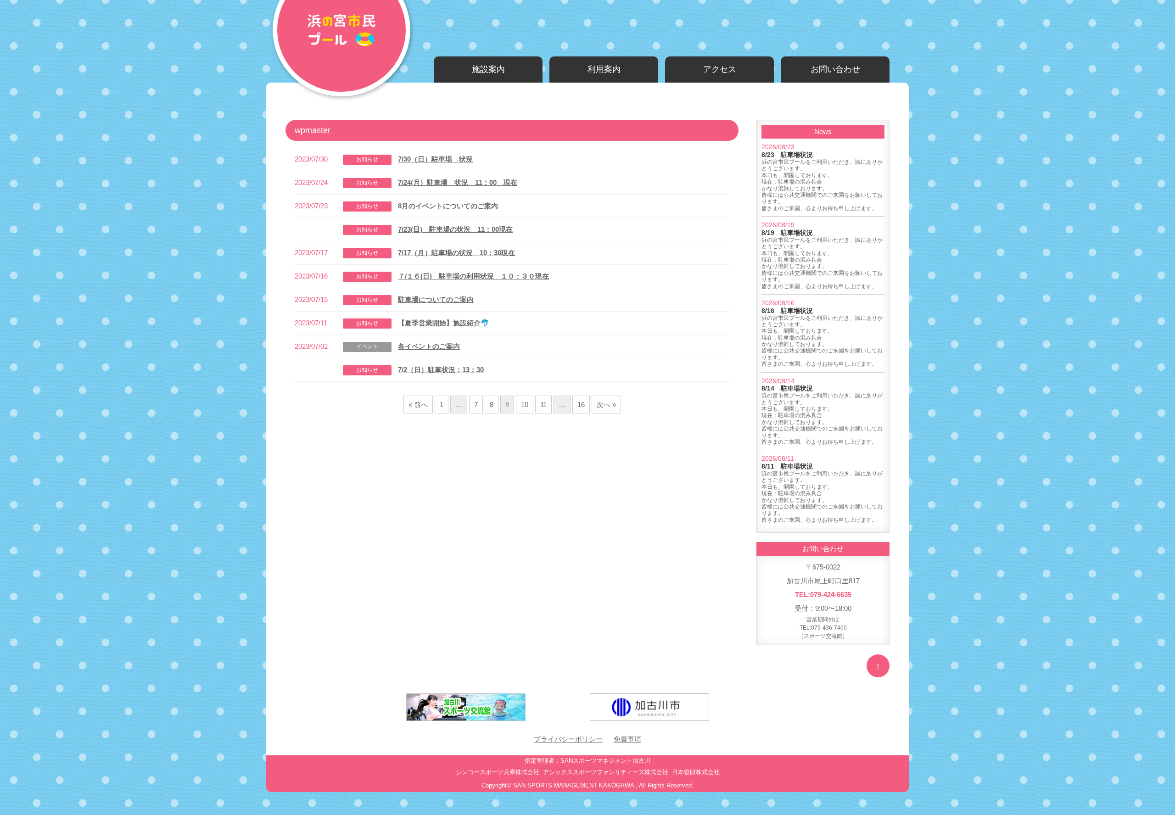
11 (543, 404)
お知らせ (367, 159)
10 (524, 404)
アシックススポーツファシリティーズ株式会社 (605, 772)
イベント (367, 346)
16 (581, 404)
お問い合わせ (835, 69)
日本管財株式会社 (696, 772)
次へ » (606, 404)
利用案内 (604, 69)
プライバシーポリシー (568, 739)
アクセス (719, 69)
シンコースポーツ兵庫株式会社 (497, 772)
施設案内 (488, 69)
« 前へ (418, 404)
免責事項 (627, 739)
